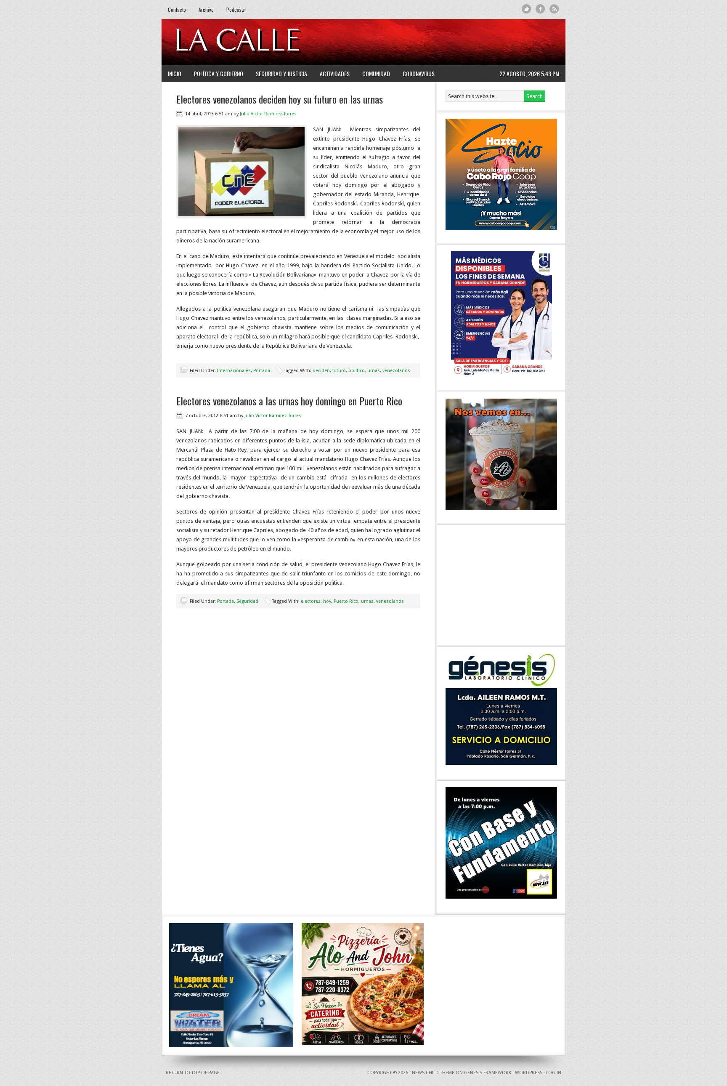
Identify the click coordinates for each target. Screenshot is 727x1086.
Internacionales (234, 370)
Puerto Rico (346, 601)
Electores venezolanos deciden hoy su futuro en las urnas (279, 98)
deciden (321, 370)
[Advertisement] (456, 42)
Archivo (206, 9)
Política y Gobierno (218, 73)
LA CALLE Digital (259, 42)
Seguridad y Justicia (281, 73)
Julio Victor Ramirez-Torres (268, 114)
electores (311, 601)
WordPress (528, 1072)
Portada (261, 370)
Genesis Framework (487, 1072)
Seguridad (247, 601)
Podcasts (235, 9)
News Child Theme (433, 1072)
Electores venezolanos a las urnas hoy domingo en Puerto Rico (289, 400)
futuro (339, 370)
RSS (554, 9)
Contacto (177, 9)
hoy (327, 601)
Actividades (335, 73)
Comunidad (376, 73)
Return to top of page (193, 1072)
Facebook (540, 9)
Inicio (174, 73)
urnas (373, 370)
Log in (553, 1072)
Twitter (526, 9)
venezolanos (396, 370)
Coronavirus (419, 73)
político (356, 370)
